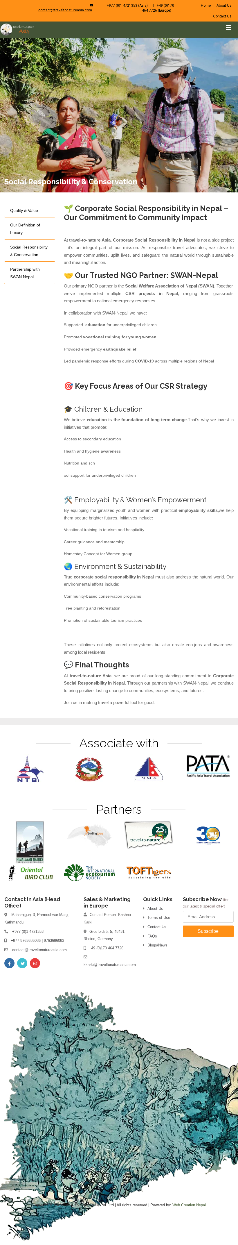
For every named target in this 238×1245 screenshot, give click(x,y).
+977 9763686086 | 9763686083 (37, 940)
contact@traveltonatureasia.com (65, 10)
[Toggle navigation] (228, 27)
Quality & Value (24, 210)
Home (206, 5)
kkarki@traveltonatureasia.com (110, 964)
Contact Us (222, 16)
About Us (224, 5)
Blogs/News (157, 945)
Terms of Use (158, 917)
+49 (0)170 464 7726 (106, 948)
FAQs (152, 936)
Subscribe (208, 931)
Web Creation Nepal (189, 1205)
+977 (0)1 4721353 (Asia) (128, 5)
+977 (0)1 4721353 (28, 931)
